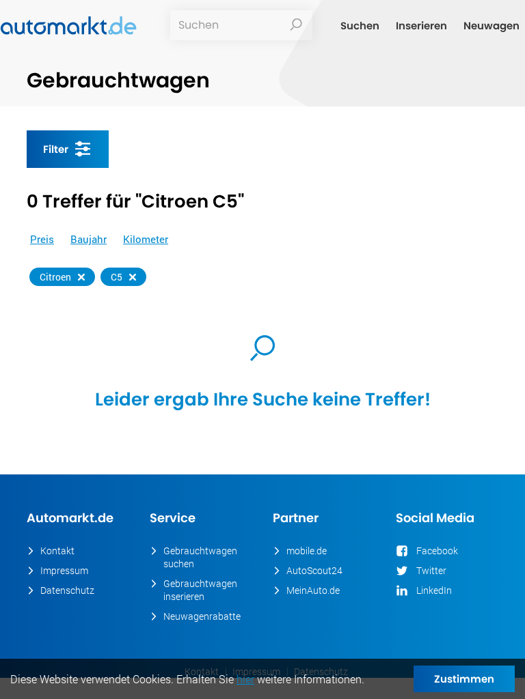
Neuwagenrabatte (202, 616)
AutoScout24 (314, 570)
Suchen (359, 25)
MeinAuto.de (313, 590)
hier (245, 679)
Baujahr (88, 239)
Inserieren (421, 25)
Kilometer (145, 239)
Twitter (431, 570)
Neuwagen (491, 25)
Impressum (64, 570)
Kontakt (57, 550)
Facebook (437, 550)
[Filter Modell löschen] (132, 277)
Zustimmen (464, 679)
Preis (42, 239)
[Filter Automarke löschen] (81, 277)
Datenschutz (67, 590)
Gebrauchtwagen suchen (200, 557)
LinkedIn (434, 590)
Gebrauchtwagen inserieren (200, 590)
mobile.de (306, 550)
